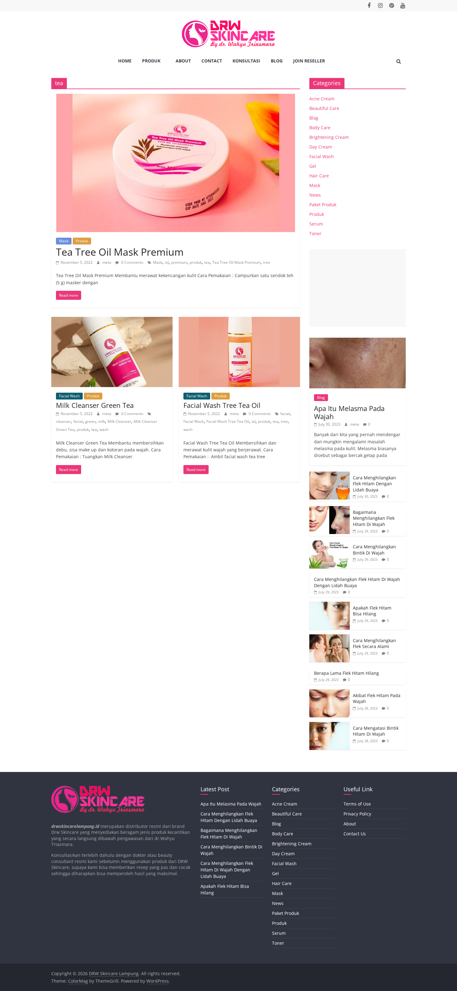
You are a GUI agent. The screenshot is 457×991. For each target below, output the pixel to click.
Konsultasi (246, 61)
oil (167, 262)
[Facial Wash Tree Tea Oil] (239, 320)
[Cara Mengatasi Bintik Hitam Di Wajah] (329, 725)
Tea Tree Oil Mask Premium (120, 251)
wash (103, 429)
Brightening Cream (329, 137)
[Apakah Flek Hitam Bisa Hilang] (329, 605)
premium (179, 262)
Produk (151, 61)
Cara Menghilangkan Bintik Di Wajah (374, 550)
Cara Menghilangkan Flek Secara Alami (374, 643)
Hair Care (319, 176)
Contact (211, 61)
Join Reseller (309, 61)
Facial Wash (69, 396)
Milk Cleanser (119, 421)
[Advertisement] (357, 288)
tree (266, 262)
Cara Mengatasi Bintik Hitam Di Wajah (376, 731)
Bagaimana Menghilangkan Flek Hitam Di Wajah (374, 518)
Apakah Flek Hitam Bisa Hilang (372, 611)
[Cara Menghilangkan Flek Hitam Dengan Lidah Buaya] (329, 475)
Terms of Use (357, 804)
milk (101, 421)
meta (107, 262)
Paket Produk (322, 205)
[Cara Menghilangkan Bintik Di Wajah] (329, 544)
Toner (315, 233)
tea (207, 262)
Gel (312, 166)
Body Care (319, 127)
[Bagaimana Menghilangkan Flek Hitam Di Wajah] (329, 509)
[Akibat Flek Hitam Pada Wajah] (329, 693)
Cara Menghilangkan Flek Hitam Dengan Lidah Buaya (374, 484)
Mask (63, 241)
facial (78, 421)
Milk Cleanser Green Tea (95, 405)
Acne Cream (322, 99)
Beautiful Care (324, 108)
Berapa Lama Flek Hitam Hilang (346, 673)
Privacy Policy (357, 814)
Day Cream (320, 147)
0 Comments (131, 262)
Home (125, 61)
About (183, 61)
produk (196, 262)
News (315, 195)
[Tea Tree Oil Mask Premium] (175, 97)
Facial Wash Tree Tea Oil (222, 405)
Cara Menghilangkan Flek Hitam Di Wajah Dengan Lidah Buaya (227, 869)
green (90, 421)
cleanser (63, 421)
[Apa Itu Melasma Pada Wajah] (357, 341)
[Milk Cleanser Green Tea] (112, 320)
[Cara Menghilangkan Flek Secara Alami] (329, 638)
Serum (316, 224)
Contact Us (355, 834)
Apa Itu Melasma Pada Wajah (349, 412)
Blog (277, 61)
